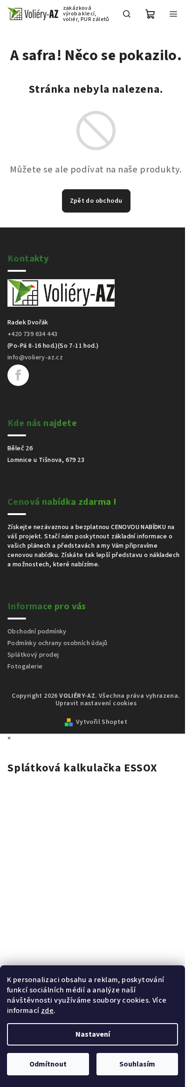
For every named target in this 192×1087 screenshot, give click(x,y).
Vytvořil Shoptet (101, 722)
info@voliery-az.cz (35, 357)
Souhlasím (137, 1064)
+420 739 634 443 (32, 334)
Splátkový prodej (33, 655)
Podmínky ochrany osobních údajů (57, 643)
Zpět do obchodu (96, 201)
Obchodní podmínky (37, 631)
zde (47, 1010)
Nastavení (92, 1034)
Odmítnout (48, 1064)
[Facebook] (18, 375)
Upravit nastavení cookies (96, 703)
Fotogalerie (24, 666)
